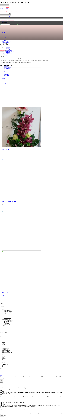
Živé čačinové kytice (7, 321)
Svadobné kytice (7, 312)
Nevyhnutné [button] (2, 410)
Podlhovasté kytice (7, 311)
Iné (2, 325)
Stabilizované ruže (7, 318)
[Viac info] (4, 153)
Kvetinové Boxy (5, 313)
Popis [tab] (3, 53)
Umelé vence (6, 323)
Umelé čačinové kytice (8, 320)
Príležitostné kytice (10, 51)
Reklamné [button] (2, 403)
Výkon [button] (1, 394)
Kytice (5, 51)
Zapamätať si (3, 7)
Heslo (10, 6)
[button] (2, 153)
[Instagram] (2, 371)
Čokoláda (5, 327)
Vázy (5, 326)
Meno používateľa (12, 4)
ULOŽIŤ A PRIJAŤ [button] (3, 415)
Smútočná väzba (5, 319)
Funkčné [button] (1, 390)
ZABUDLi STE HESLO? (4, 8)
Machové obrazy (7, 329)
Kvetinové (6, 314)
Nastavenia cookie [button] (8, 379)
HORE (1, 375)
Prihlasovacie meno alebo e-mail (15, 13)
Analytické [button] (2, 398)
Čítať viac (14, 379)
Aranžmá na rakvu (7, 324)
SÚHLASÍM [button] (2, 379)
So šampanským (7, 317)
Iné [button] (0, 407)
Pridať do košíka (2, 50)
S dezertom (6, 315)
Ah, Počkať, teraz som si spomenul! (6, 16)
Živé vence (6, 322)
